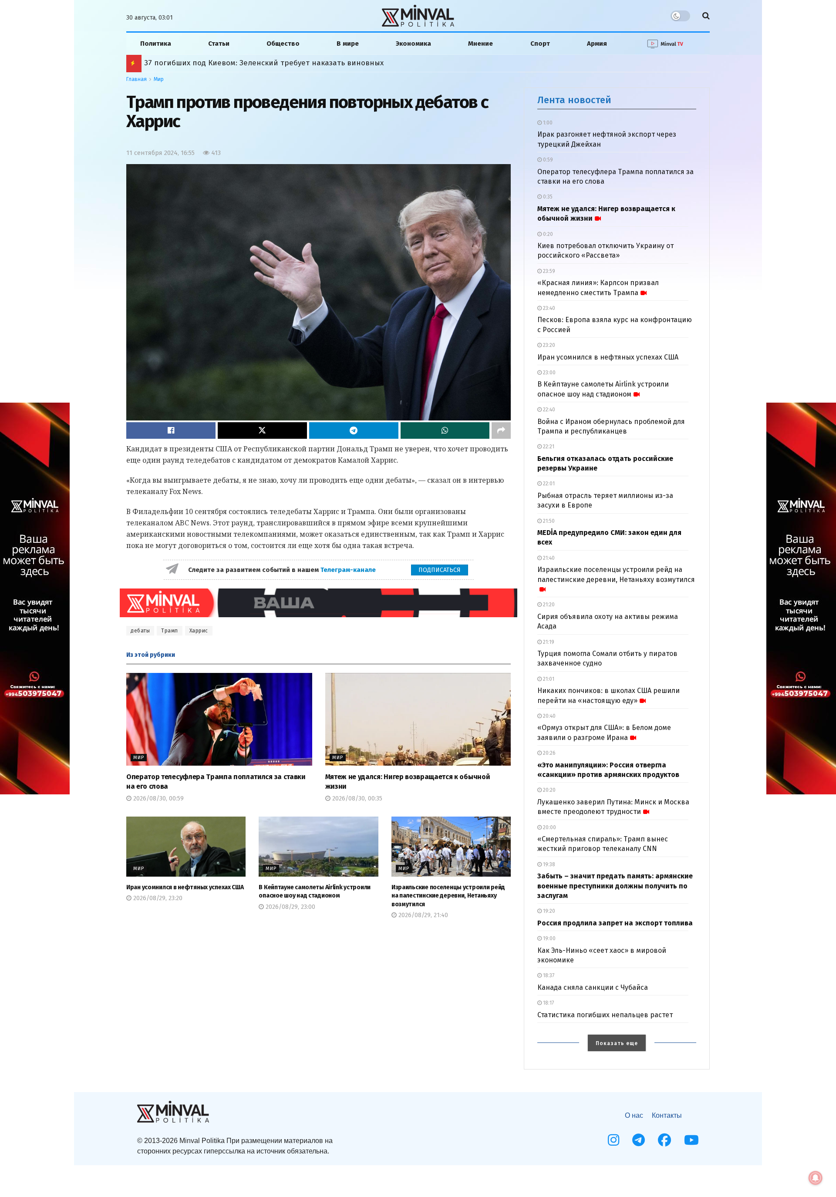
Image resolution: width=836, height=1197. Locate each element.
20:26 (549, 753)
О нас (634, 1115)
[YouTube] (691, 1140)
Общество (283, 43)
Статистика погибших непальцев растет (605, 1015)
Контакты (667, 1115)
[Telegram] (638, 1140)
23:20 (548, 345)
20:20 (549, 790)
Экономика (413, 43)
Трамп (169, 631)
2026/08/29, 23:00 (289, 907)
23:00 (549, 373)
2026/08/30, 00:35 (356, 798)
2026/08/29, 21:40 (422, 915)
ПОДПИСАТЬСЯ (439, 570)
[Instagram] (613, 1140)
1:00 (547, 123)
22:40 (548, 410)
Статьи (218, 43)
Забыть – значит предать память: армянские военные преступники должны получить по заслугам (615, 886)
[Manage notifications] (816, 1178)
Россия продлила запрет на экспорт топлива (615, 923)
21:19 (548, 642)
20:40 (549, 716)
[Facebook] (664, 1140)
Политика (155, 43)
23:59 (548, 271)
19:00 (549, 938)
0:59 (547, 160)
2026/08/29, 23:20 (156, 898)
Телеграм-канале (349, 570)
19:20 (548, 911)
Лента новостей (574, 100)
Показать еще (617, 1043)
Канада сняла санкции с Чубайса (592, 987)
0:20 (547, 234)
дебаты (140, 631)
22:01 (548, 484)
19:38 (548, 864)
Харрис (198, 631)
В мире (348, 43)
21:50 (548, 521)
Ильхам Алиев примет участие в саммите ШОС (229, 62)
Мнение (480, 43)
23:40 (548, 308)
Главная (136, 79)
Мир (159, 79)
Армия (597, 43)
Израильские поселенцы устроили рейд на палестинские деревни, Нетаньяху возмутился (448, 896)
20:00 (549, 827)
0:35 (547, 197)
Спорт (540, 43)
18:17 (548, 1003)
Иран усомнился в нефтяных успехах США (185, 887)
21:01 (548, 679)
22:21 (548, 447)
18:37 (548, 975)
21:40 (548, 558)
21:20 (548, 605)
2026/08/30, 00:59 (157, 798)
